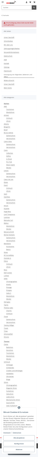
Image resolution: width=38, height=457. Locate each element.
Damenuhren (10, 136)
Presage (9, 287)
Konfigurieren (19, 444)
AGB (5, 60)
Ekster (6, 182)
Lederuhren (10, 397)
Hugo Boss (7, 211)
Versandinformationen (11, 52)
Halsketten (9, 374)
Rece (5, 270)
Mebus (6, 223)
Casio (5, 150)
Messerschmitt (9, 232)
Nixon (6, 252)
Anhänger (9, 365)
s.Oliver (6, 276)
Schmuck (9, 118)
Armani (6, 115)
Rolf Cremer (8, 273)
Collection (9, 153)
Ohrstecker (10, 376)
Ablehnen (19, 449)
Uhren (8, 121)
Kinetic (8, 284)
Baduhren (9, 347)
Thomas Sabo (8, 308)
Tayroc (6, 305)
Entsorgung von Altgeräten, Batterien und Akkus (18, 76)
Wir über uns (8, 45)
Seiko (5, 279)
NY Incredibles (9, 255)
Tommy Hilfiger (9, 325)
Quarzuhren (10, 403)
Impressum (7, 432)
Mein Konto (8, 88)
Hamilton (7, 197)
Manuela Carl (8, 220)
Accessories (10, 246)
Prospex (9, 290)
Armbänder (10, 368)
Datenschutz (17, 432)
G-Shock (9, 159)
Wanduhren (10, 112)
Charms (9, 311)
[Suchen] (34, 7)
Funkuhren (10, 391)
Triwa (6, 331)
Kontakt (6, 63)
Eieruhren (9, 350)
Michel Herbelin (9, 235)
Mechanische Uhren (13, 400)
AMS (5, 106)
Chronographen (11, 281)
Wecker (8, 168)
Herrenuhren (10, 139)
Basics (8, 249)
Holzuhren (9, 394)
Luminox (7, 217)
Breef (5, 130)
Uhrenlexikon (8, 41)
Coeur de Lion (8, 179)
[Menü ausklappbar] (3, 1)
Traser (6, 328)
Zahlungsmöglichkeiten (12, 48)
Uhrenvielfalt (8, 334)
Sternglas (7, 302)
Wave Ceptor (10, 165)
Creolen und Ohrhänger (14, 371)
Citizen (6, 171)
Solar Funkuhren (12, 406)
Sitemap (6, 67)
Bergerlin (7, 127)
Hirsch (6, 206)
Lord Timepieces (9, 214)
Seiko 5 (8, 293)
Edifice (8, 156)
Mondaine (7, 244)
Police (6, 261)
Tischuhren (10, 109)
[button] (26, 2)
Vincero (6, 337)
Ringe (8, 379)
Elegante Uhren (11, 388)
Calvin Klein (8, 141)
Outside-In (7, 258)
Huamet (6, 209)
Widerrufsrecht (9, 80)
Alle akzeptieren (19, 438)
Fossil (6, 185)
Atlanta (6, 124)
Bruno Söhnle (8, 133)
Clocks (6, 344)
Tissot (6, 316)
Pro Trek (9, 162)
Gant (5, 194)
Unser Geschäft (9, 37)
